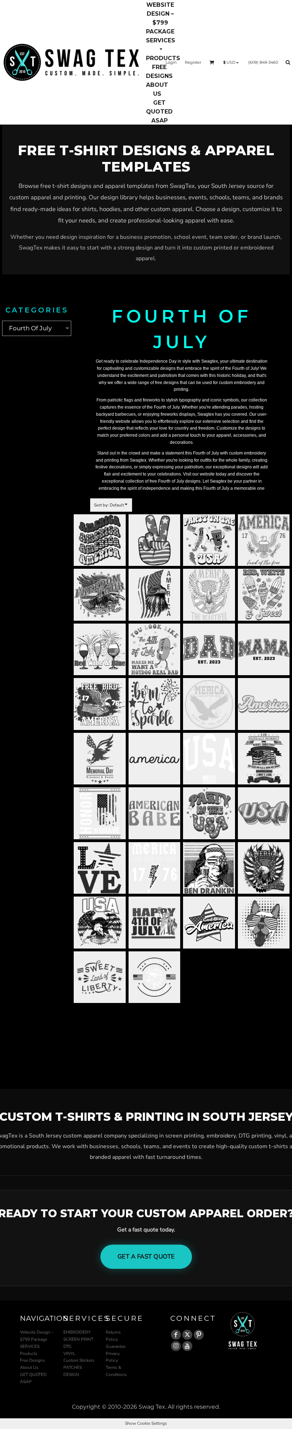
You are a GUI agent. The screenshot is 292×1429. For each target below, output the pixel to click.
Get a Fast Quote (146, 1256)
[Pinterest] (199, 1335)
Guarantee (115, 1346)
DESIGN (71, 1374)
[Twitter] (187, 1335)
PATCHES (72, 1367)
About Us (29, 1367)
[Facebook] (176, 1335)
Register (193, 62)
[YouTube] (187, 1346)
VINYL (69, 1353)
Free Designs (32, 1360)
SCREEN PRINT (78, 1339)
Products (28, 1353)
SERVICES (30, 1346)
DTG (67, 1346)
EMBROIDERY (76, 1332)
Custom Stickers (78, 1360)
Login (171, 62)
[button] (160, 44)
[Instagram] (176, 1346)
